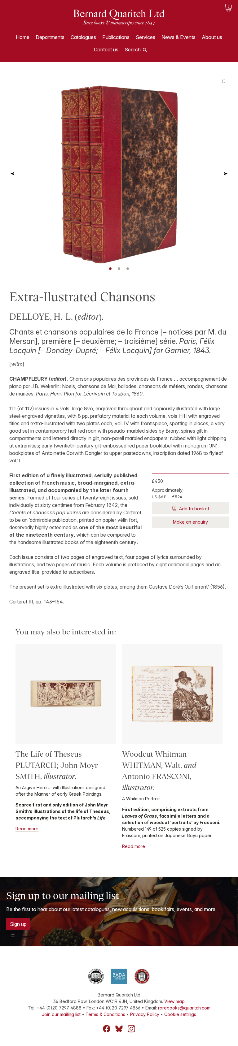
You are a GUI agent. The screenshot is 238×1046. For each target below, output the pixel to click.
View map (174, 1001)
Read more (26, 828)
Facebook (106, 1028)
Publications (116, 37)
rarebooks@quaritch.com (184, 1007)
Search (133, 49)
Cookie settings (180, 1014)
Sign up (18, 924)
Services (145, 37)
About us (212, 37)
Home (22, 37)
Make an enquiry (190, 522)
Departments (50, 37)
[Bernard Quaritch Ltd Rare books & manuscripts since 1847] (119, 21)
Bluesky (119, 1028)
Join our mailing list (61, 1014)
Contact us (106, 49)
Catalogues (83, 37)
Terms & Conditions (105, 1014)
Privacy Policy (144, 1014)
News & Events (178, 37)
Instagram (131, 1028)
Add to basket (193, 508)
